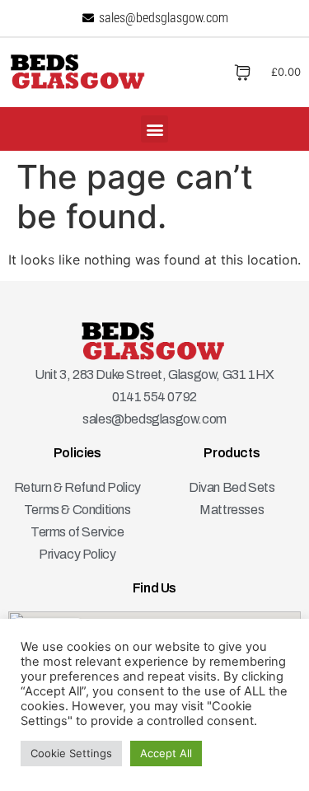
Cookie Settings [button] (71, 753)
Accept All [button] (166, 753)
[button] (154, 129)
